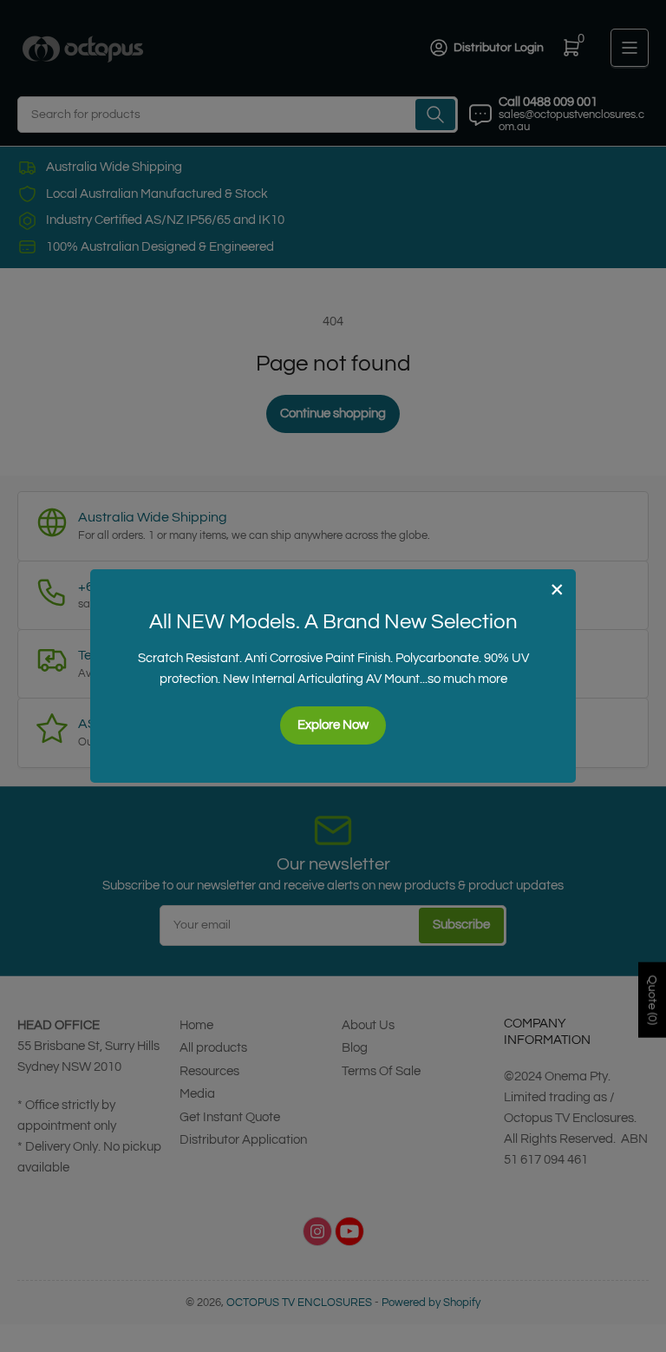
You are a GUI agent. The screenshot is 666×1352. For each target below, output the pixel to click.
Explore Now (333, 725)
